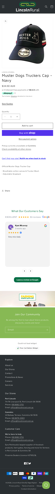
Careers (8, 381)
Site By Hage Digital (29, 483)
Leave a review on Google (27, 280)
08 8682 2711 (18, 405)
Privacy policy (14, 486)
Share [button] (7, 191)
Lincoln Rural (17, 483)
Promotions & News (14, 377)
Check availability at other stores (16, 149)
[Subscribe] (47, 330)
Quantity (5, 112)
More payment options (27, 139)
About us (9, 365)
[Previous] (24, 271)
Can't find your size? (24, 158)
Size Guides (7, 104)
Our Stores (10, 369)
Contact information (28, 489)
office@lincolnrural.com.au (22, 407)
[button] (3, 6)
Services (9, 385)
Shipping (14, 96)
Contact (8, 373)
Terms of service (28, 486)
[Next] (30, 271)
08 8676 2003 (18, 418)
